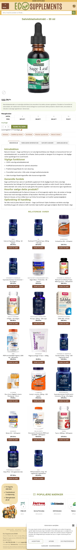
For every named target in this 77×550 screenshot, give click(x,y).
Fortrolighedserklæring (54, 545)
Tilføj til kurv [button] (13, 247)
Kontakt (25, 531)
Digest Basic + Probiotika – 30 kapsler (38, 280)
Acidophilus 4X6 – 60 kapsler (63, 241)
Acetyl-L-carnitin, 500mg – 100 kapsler (38, 395)
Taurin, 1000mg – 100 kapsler (63, 433)
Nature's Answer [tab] (47, 143)
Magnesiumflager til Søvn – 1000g (38, 356)
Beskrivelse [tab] (13, 143)
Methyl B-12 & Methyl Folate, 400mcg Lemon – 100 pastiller (64, 280)
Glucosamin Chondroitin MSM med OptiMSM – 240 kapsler (38, 434)
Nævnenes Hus (14, 544)
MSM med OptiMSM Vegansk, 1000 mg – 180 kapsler (13, 356)
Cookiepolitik (44, 545)
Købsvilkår (10, 529)
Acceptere (36, 541)
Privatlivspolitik (16, 531)
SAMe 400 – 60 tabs (64, 318)
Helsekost (5, 134)
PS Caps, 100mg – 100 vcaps (38, 318)
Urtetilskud (29, 134)
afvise (51, 541)
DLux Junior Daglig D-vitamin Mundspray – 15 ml (13, 395)
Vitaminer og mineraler (41, 134)
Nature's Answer (56, 134)
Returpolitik (19, 529)
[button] (73, 525)
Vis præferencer (67, 541)
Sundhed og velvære (17, 134)
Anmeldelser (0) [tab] (62, 143)
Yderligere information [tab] (29, 143)
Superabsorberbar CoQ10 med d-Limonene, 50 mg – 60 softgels (64, 395)
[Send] (74, 12)
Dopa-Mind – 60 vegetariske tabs (13, 472)
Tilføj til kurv (19, 127)
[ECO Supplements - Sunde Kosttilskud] (38, 6)
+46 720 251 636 (10, 542)
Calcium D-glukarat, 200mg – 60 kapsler (13, 242)
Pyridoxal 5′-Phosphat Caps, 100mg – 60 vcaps (38, 242)
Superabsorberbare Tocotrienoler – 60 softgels (13, 280)
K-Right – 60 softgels (13, 318)
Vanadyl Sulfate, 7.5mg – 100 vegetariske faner (63, 356)
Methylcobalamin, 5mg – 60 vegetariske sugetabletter (38, 472)
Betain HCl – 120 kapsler (13, 433)
